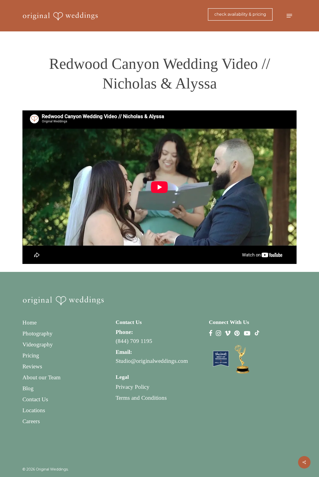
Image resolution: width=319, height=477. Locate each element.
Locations (33, 410)
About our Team (41, 377)
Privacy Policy (133, 387)
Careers (31, 421)
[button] (289, 15)
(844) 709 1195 (134, 341)
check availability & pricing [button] (240, 14)
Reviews (32, 366)
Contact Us (35, 399)
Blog (28, 388)
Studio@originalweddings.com (152, 361)
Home (29, 322)
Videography (37, 344)
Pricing (30, 355)
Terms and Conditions (141, 398)
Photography (37, 333)
